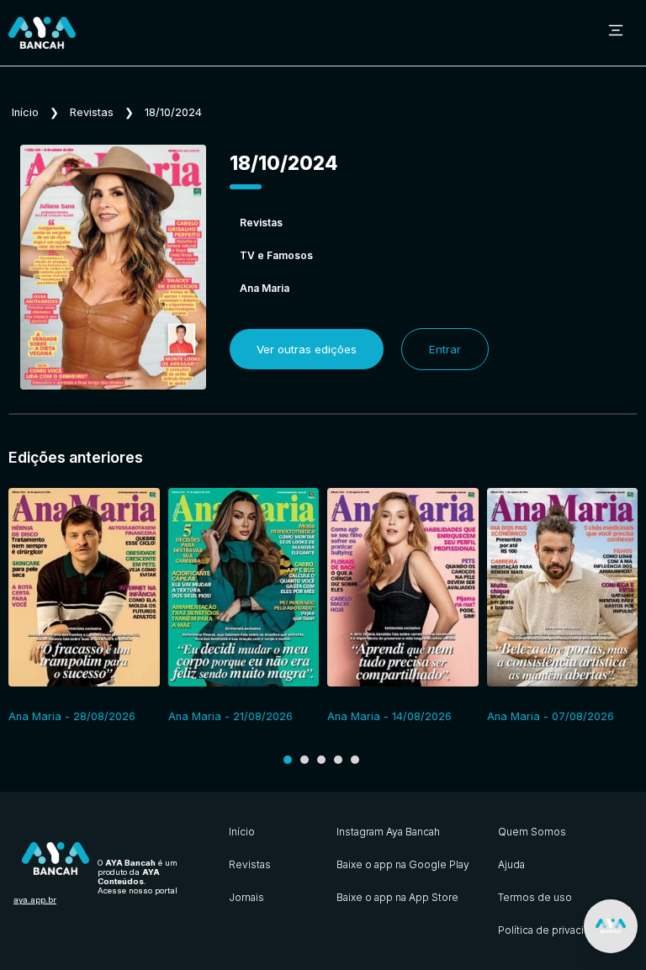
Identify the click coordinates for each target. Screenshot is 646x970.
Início (25, 112)
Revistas (92, 112)
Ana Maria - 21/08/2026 (230, 716)
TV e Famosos (276, 255)
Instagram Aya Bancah (388, 831)
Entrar (445, 349)
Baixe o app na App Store (397, 897)
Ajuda (511, 864)
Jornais (246, 897)
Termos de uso (535, 897)
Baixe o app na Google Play (402, 864)
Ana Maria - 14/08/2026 (389, 716)
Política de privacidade (553, 930)
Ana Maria (264, 288)
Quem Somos (532, 831)
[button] (288, 759)
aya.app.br (34, 899)
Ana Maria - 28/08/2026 (71, 716)
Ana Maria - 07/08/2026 (550, 716)
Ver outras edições (307, 349)
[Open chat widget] (611, 926)
